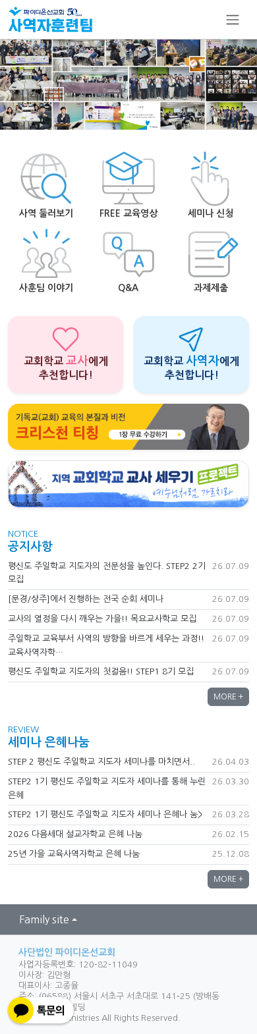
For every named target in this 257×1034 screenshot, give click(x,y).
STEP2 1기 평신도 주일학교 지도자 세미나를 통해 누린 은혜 (107, 788)
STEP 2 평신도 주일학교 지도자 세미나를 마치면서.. (101, 761)
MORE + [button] (228, 697)
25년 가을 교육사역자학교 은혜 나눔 (74, 854)
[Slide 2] (128, 111)
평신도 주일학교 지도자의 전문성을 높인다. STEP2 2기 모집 (107, 573)
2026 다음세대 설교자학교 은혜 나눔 (75, 834)
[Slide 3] (152, 111)
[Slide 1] (105, 111)
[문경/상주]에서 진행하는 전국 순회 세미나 (85, 599)
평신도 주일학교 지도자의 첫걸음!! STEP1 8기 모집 (101, 671)
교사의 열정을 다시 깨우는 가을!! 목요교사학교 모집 (102, 618)
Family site (44, 919)
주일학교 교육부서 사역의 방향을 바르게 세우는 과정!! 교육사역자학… (106, 645)
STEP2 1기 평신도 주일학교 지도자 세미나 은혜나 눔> (105, 814)
